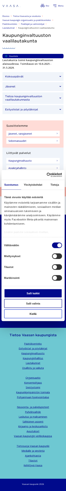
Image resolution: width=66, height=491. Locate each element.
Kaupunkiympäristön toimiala (33, 392)
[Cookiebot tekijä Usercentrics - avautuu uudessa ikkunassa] (47, 175)
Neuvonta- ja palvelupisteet (33, 407)
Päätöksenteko (9, 24)
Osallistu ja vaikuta (33, 368)
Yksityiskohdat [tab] (33, 184)
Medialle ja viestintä (33, 450)
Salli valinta (33, 303)
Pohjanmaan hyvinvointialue (33, 397)
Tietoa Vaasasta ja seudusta (27, 16)
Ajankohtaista (33, 455)
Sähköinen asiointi (33, 421)
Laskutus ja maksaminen (33, 416)
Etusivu (5, 16)
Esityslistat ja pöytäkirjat (33, 348)
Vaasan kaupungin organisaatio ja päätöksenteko (26, 20)
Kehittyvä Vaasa (33, 465)
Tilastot (32, 460)
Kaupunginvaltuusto (33, 353)
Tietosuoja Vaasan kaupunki (33, 446)
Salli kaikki (33, 293)
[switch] (57, 256)
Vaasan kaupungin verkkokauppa (33, 436)
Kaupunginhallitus (33, 358)
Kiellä (33, 313)
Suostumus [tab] (11, 184)
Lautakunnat (8, 27)
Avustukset (33, 431)
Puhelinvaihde (33, 412)
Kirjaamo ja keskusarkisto (33, 426)
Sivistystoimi (33, 387)
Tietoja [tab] (55, 184)
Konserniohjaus (33, 382)
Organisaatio (33, 377)
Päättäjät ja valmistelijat (32, 24)
